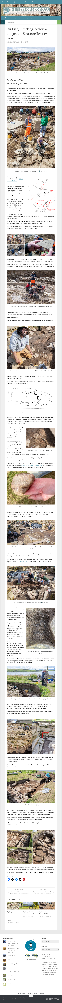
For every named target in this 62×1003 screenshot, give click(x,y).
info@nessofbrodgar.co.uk (48, 958)
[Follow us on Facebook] (50, 999)
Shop (40, 2)
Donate (34, 2)
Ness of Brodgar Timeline (14, 964)
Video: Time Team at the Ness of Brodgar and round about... (14, 943)
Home (3, 2)
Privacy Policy (21, 993)
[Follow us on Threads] (55, 999)
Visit (32, 18)
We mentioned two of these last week (31, 465)
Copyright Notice (32, 993)
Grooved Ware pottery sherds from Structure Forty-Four (13, 950)
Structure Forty (24, 561)
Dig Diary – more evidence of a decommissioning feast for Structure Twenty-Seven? (13, 916)
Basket (9, 983)
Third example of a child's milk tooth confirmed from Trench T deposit (14, 970)
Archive (10, 18)
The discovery (11, 979)
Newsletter (17, 18)
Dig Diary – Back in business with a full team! (30, 913)
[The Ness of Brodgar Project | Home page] (27, 10)
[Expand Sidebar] (3, 22)
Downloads (26, 18)
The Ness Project (11, 2)
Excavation (10, 22)
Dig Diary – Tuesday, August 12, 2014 (44, 913)
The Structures (11, 975)
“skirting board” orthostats (15, 180)
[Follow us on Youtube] (58, 999)
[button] (15, 239)
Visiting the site (11, 955)
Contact (47, 2)
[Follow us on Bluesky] (47, 999)
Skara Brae (10, 959)
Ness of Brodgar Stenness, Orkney (46, 955)
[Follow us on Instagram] (52, 999)
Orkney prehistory (24, 2)
